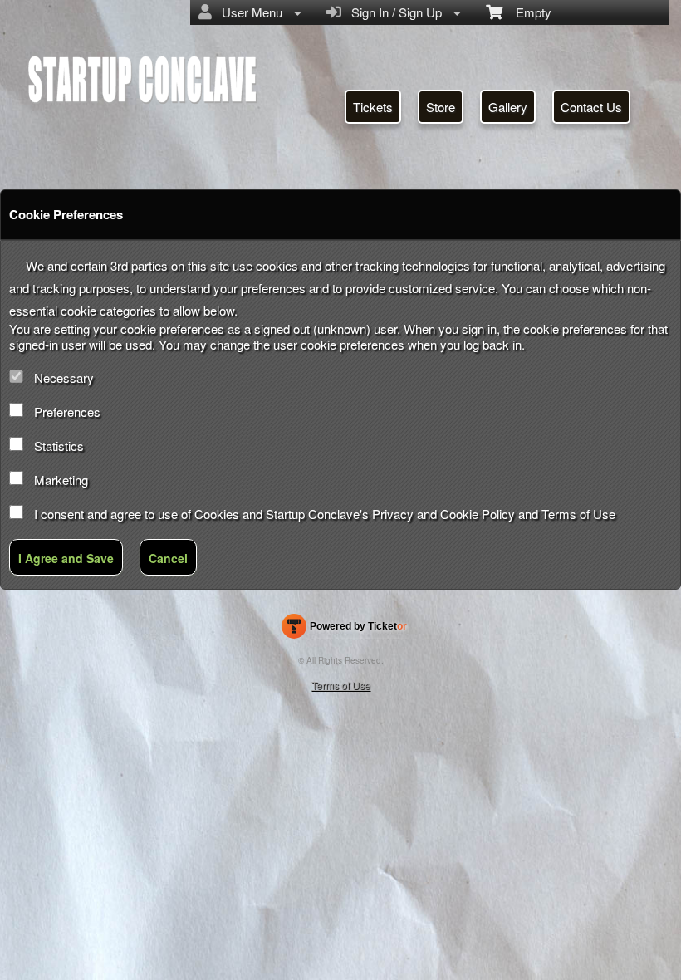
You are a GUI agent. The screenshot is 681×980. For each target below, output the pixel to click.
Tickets (373, 106)
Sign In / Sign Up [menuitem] (393, 12)
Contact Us (591, 106)
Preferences (67, 411)
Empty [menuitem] (526, 12)
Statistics (59, 445)
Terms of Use (578, 513)
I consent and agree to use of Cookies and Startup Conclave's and (324, 513)
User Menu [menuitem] (249, 12)
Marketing (61, 479)
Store (440, 106)
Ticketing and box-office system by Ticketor (344, 629)
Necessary (64, 377)
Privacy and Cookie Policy (443, 513)
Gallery (507, 106)
